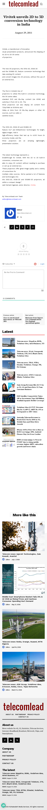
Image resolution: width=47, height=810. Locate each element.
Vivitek (33, 185)
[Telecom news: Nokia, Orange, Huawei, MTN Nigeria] (23, 624)
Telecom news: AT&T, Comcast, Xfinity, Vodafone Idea (29, 376)
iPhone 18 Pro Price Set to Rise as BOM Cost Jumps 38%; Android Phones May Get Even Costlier (30, 432)
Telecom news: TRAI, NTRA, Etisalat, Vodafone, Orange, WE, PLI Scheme (29, 364)
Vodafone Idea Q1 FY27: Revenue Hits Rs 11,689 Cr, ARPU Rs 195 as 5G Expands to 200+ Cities (30, 409)
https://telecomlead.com (24, 213)
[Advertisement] (23, 474)
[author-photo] (3, 559)
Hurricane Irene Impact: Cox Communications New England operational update (34, 320)
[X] (21, 216)
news (4, 778)
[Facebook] (18, 216)
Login (42, 264)
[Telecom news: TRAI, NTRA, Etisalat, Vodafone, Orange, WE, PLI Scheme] (8, 364)
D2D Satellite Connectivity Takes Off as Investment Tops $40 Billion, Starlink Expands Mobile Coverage (30, 398)
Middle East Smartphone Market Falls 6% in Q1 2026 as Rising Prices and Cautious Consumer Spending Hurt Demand (22, 599)
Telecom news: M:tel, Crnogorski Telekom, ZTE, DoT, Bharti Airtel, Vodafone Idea (30, 353)
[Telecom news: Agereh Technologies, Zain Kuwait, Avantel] (23, 536)
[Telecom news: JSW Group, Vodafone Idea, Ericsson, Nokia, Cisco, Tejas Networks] (23, 666)
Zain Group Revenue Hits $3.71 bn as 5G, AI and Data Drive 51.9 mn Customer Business (30, 387)
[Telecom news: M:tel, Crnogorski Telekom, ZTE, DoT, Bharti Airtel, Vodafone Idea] (8, 353)
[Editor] (10, 213)
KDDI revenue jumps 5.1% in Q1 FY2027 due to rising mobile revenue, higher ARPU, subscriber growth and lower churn (30, 443)
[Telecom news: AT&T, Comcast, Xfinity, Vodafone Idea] (8, 375)
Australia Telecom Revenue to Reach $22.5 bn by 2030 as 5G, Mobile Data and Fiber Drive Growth (28, 420)
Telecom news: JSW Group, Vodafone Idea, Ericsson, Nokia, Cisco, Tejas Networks (22, 685)
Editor (19, 210)
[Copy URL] (11, 227)
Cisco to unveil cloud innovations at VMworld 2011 (12, 319)
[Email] (32, 227)
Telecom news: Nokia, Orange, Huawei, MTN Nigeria (22, 643)
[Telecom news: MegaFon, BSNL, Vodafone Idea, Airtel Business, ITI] (8, 342)
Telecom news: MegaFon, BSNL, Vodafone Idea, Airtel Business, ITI (30, 342)
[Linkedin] (17, 227)
